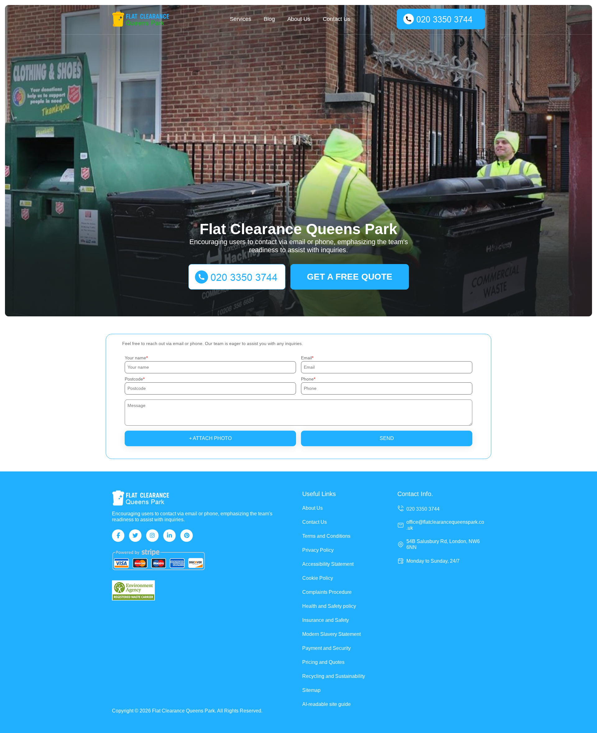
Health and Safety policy (329, 606)
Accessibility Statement (328, 564)
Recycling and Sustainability (333, 676)
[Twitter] (135, 535)
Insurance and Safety (325, 620)
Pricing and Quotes (323, 662)
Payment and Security (326, 648)
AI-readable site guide (326, 704)
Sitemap (311, 690)
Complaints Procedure (327, 592)
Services (240, 19)
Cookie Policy (317, 578)
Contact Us (336, 19)
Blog (269, 19)
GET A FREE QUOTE (349, 276)
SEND (387, 438)
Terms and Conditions (326, 536)
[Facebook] (118, 535)
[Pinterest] (186, 535)
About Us (298, 19)
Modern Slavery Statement (331, 634)
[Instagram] (152, 535)
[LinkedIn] (169, 535)
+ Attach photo (210, 438)
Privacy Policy (318, 550)
